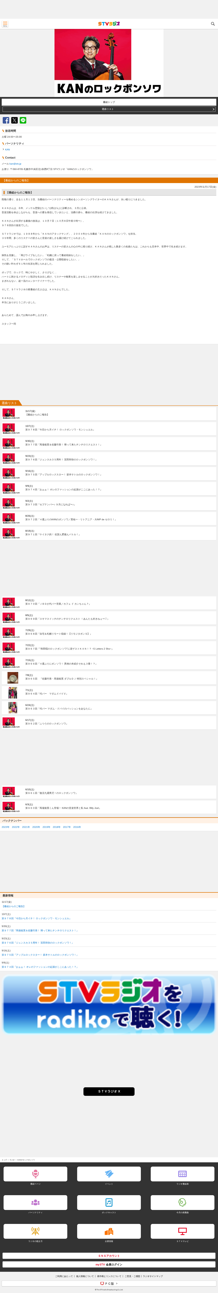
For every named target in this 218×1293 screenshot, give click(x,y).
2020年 (36, 827)
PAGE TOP (212, 1270)
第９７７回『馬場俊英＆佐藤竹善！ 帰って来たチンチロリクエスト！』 (40, 930)
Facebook (6, 120)
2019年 (46, 827)
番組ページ (35, 1184)
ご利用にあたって (64, 1276)
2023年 (6, 827)
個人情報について (85, 1276)
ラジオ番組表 (182, 1184)
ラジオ (12, 1160)
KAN (7, 149)
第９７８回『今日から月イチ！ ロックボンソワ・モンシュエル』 (37, 918)
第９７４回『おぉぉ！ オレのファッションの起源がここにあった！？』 (40, 966)
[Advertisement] (109, 9)
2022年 (16, 827)
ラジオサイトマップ (153, 1276)
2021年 (26, 827)
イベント (109, 1184)
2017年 (67, 827)
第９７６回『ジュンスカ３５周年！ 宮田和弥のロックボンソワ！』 (38, 942)
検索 (213, 24)
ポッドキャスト (109, 1212)
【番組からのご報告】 (14, 906)
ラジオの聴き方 (35, 1241)
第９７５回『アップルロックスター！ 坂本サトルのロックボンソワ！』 (40, 954)
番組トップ (109, 102)
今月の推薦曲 (182, 1212)
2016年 (77, 827)
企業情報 (109, 1241)
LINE (23, 120)
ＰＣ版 (109, 1283)
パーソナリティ (35, 1212)
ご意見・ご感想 (132, 1276)
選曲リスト (108, 109)
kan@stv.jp (15, 163)
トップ (4, 1160)
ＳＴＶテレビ (182, 1241)
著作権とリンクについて (109, 1276)
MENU (5, 24)
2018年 (57, 827)
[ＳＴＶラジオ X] (109, 1094)
